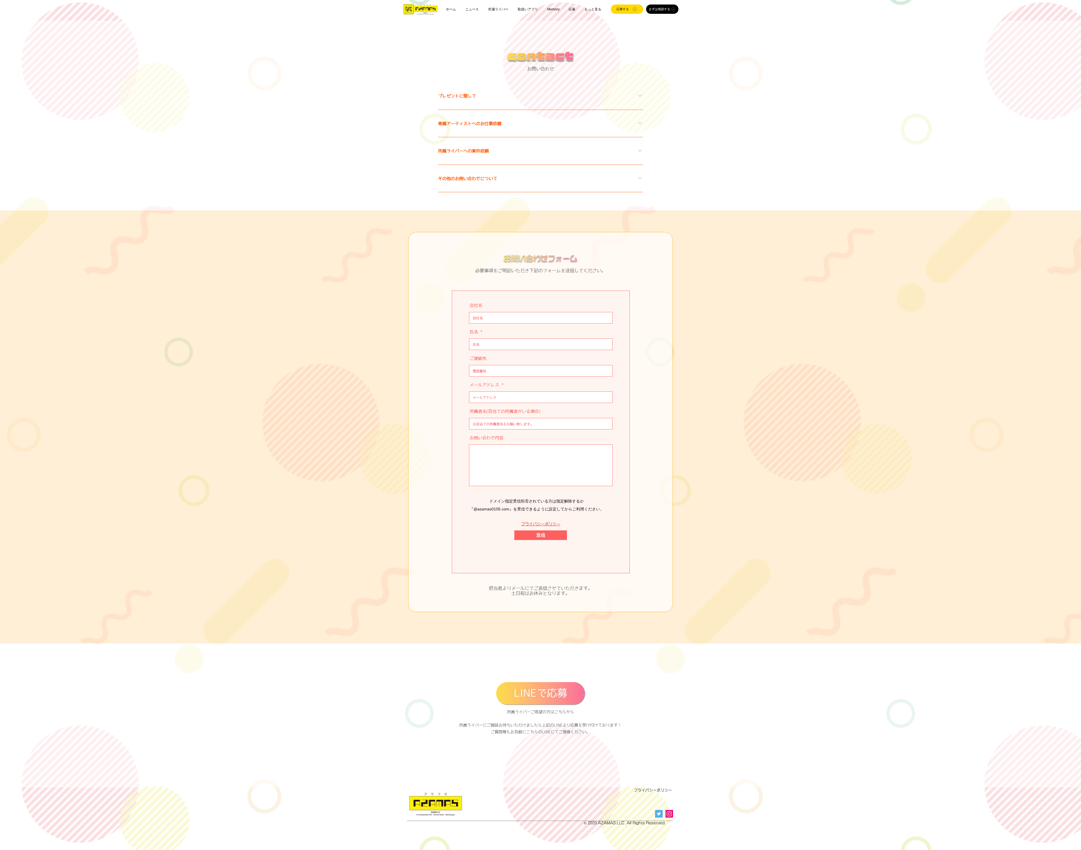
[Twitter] (659, 814)
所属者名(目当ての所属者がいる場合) (505, 411)
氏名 (474, 332)
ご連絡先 (478, 358)
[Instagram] (669, 814)
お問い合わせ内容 (486, 438)
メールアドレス (484, 385)
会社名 (476, 305)
